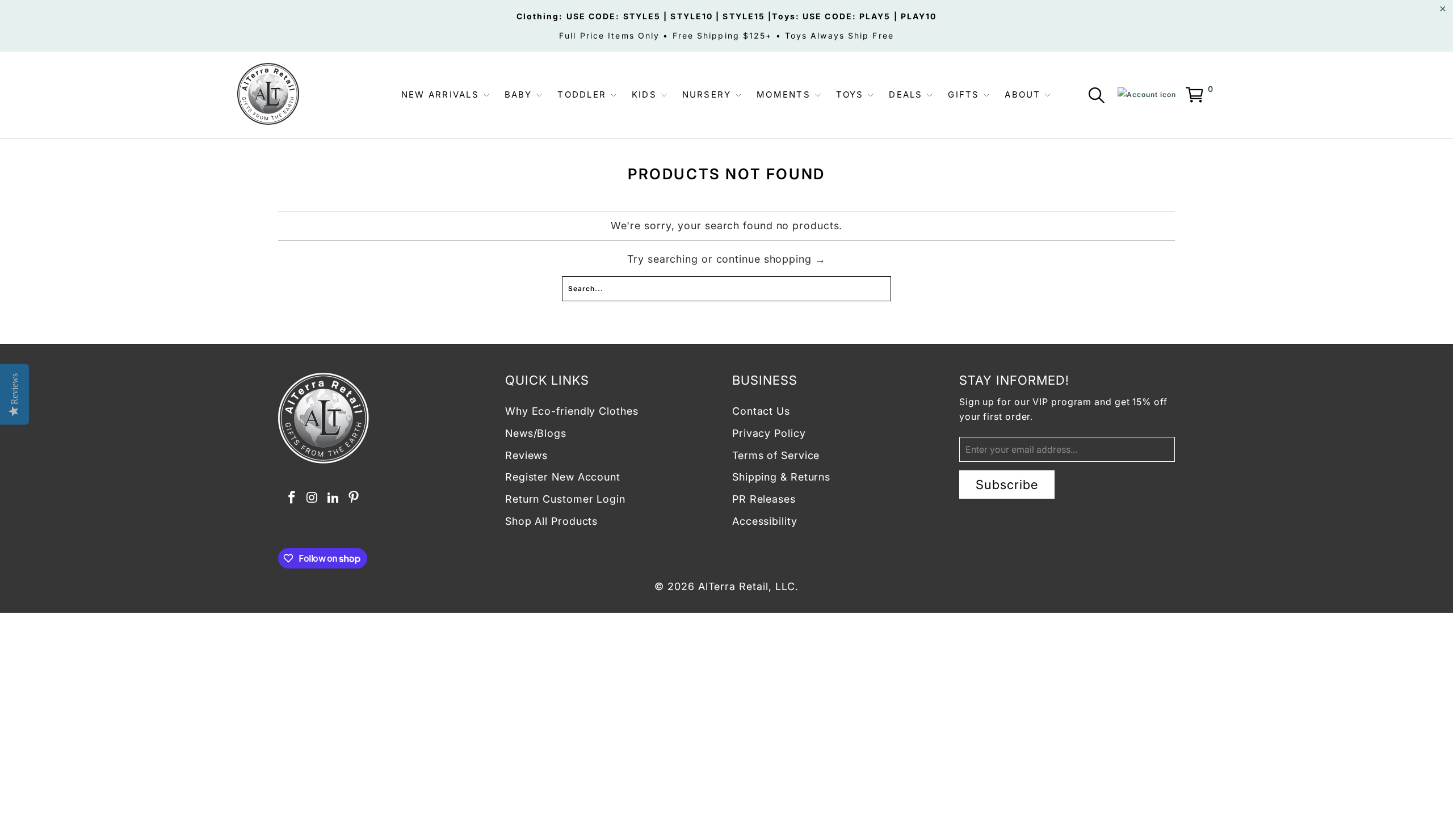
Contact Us (761, 411)
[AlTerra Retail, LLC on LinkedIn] (333, 498)
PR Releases (764, 499)
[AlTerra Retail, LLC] (268, 95)
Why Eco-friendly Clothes (572, 411)
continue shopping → (771, 259)
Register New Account (562, 477)
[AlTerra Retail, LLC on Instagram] (312, 498)
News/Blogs (535, 433)
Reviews (526, 455)
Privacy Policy (769, 433)
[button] (445, 95)
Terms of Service (776, 455)
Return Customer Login (565, 499)
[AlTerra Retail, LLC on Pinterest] (354, 498)
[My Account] (1147, 94)
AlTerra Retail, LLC (746, 586)
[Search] (1099, 97)
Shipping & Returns (781, 477)
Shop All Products (551, 521)
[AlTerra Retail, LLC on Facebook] (291, 498)
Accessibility (764, 521)
